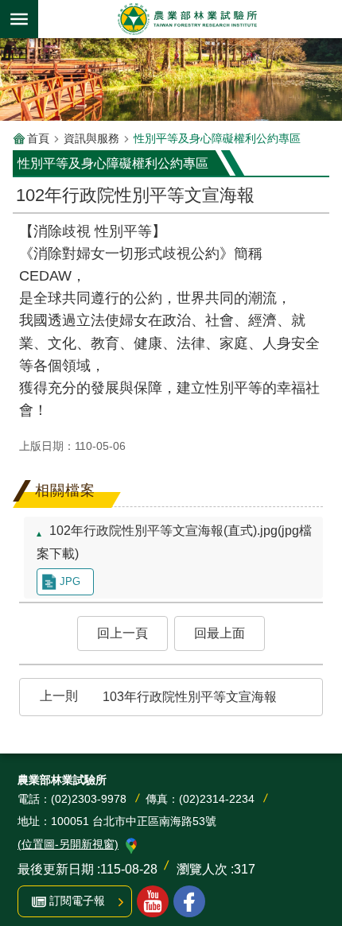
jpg (70, 581)
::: (25, 234)
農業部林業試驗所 (187, 19)
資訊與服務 (91, 138)
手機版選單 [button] (19, 19)
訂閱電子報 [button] (77, 900)
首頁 (38, 138)
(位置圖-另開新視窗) (68, 844)
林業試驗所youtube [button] (153, 901)
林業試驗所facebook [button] (189, 901)
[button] (122, 633)
